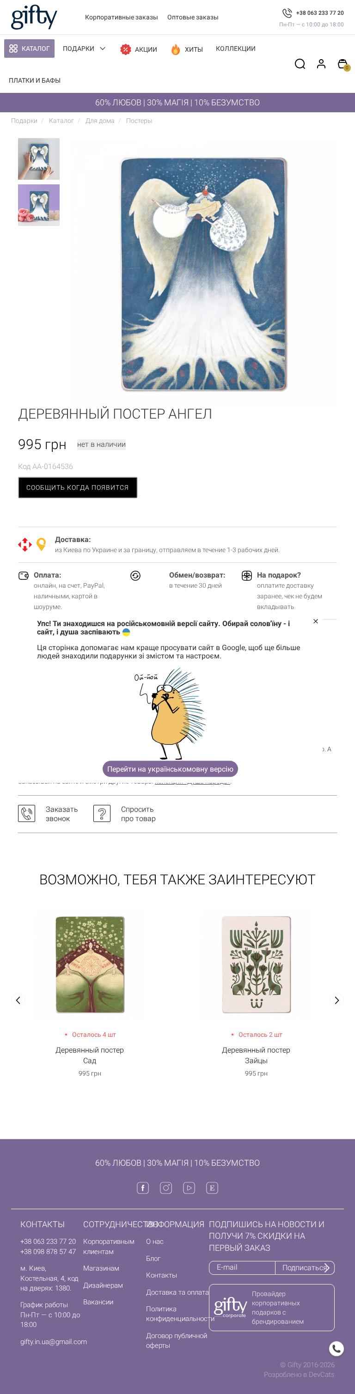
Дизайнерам (103, 1285)
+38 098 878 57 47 (48, 1252)
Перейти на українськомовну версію (170, 768)
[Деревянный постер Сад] (89, 963)
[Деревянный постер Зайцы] (256, 963)
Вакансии (98, 1302)
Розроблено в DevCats (299, 1374)
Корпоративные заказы (121, 17)
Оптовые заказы (193, 17)
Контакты (161, 1275)
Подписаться (304, 1267)
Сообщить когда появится (77, 487)
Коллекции (236, 48)
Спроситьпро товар (138, 814)
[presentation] (18, 1000)
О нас (155, 1241)
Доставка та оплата (177, 1292)
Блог (153, 1258)
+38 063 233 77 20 (320, 13)
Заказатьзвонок (62, 814)
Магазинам (101, 1268)
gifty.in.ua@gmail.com (53, 1342)
